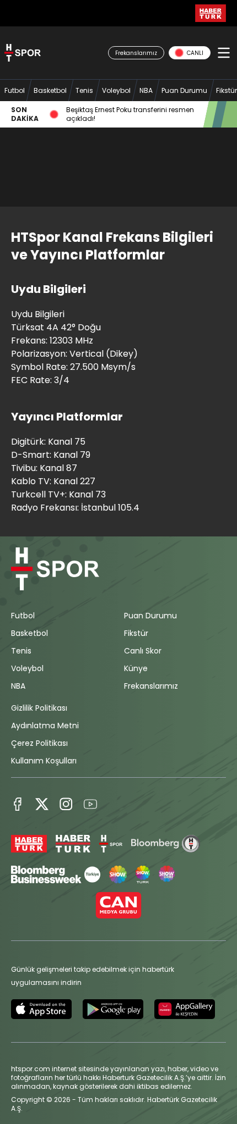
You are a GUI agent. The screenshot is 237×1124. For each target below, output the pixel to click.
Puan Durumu (150, 615)
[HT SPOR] (22, 52)
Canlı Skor (142, 650)
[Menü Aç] (224, 53)
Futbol (23, 615)
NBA (18, 685)
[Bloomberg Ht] (165, 843)
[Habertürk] (29, 843)
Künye (136, 668)
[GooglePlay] (113, 1009)
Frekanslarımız (151, 685)
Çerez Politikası (39, 743)
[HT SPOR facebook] (17, 804)
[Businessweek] (55, 874)
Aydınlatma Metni (45, 725)
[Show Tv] (118, 874)
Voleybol (27, 668)
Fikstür (136, 633)
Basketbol (29, 633)
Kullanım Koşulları (44, 760)
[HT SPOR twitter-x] (42, 804)
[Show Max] (167, 874)
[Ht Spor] (110, 843)
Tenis (21, 650)
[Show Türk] (143, 874)
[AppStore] (41, 1009)
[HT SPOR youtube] (90, 804)
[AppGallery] (184, 1009)
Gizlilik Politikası (39, 707)
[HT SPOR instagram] (66, 804)
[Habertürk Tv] (73, 843)
